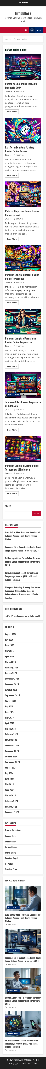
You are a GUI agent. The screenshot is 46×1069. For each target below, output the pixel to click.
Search (8, 506)
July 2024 (9, 773)
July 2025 (9, 706)
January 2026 (11, 673)
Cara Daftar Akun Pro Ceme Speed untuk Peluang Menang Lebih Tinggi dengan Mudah (22, 536)
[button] (5, 30)
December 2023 (12, 812)
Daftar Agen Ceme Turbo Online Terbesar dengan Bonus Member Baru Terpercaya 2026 (23, 562)
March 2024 (10, 795)
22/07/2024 (20, 346)
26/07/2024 (20, 91)
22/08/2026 (11, 1007)
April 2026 (9, 656)
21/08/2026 (11, 1050)
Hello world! (35, 616)
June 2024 (9, 778)
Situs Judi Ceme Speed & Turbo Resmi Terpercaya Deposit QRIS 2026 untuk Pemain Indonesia (21, 576)
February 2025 (11, 734)
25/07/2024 (20, 155)
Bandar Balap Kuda (13, 830)
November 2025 (12, 684)
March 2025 (10, 728)
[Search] (26, 30)
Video (39, 30)
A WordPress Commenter (16, 616)
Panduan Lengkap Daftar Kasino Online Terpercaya (23, 258)
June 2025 (9, 712)
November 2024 (12, 751)
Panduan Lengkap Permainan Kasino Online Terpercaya (23, 321)
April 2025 (9, 723)
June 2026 (9, 645)
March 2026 (10, 662)
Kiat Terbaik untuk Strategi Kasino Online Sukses (23, 130)
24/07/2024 (20, 219)
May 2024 (9, 784)
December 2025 (12, 678)
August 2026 (10, 634)
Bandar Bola (10, 836)
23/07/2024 (20, 282)
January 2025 (11, 739)
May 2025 (9, 717)
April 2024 (9, 789)
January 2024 (11, 806)
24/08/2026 (11, 964)
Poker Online (10, 852)
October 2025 (11, 689)
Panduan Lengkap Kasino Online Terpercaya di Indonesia (23, 449)
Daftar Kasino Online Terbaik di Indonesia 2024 (23, 67)
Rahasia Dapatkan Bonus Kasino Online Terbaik (23, 194)
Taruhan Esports (12, 869)
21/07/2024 (20, 410)
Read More (13, 112)
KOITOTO (32, 1063)
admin (9, 91)
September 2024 (12, 762)
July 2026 (9, 639)
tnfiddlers (23, 13)
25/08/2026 (11, 924)
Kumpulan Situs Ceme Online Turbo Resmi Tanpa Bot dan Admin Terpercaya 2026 (23, 941)
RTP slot (9, 863)
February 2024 (11, 801)
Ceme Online (10, 841)
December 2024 (12, 745)
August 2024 (11, 767)
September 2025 (12, 695)
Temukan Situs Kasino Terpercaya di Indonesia (23, 385)
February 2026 (11, 667)
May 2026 (9, 650)
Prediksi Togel (11, 858)
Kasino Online (13, 76)
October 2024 (11, 756)
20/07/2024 (20, 473)
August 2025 (10, 700)
